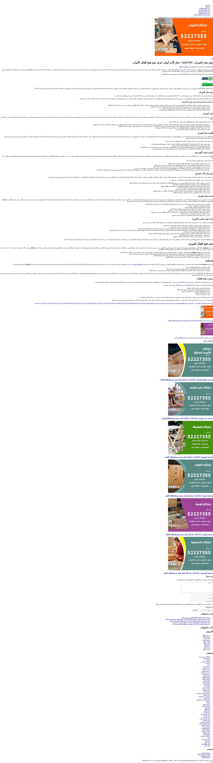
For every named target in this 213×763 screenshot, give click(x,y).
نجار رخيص (97, 303)
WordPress (145, 760)
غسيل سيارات (206, 706)
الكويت (200, 760)
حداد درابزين (206, 687)
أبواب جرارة (118, 170)
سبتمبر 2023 (206, 637)
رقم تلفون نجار (177, 303)
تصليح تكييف (206, 676)
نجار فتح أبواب (77, 303)
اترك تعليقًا (182, 66)
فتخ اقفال (207, 709)
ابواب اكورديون (199, 160)
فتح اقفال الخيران (129, 303)
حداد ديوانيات (206, 690)
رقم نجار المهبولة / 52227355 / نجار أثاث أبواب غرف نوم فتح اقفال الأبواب (189, 457)
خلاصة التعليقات (205, 756)
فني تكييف (207, 710)
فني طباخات (206, 715)
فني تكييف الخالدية (204, 8)
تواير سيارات (206, 683)
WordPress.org (206, 757)
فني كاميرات (206, 717)
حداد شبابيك (206, 691)
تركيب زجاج (206, 291)
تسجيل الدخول (206, 753)
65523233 (162, 249)
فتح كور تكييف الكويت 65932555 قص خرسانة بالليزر (195, 617)
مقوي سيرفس (206, 731)
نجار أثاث (121, 303)
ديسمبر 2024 (206, 635)
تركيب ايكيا (201, 303)
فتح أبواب (199, 236)
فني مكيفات (206, 720)
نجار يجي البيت (38, 303)
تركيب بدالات (206, 669)
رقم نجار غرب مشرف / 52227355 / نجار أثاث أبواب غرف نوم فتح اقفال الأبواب (187, 418)
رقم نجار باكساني (155, 303)
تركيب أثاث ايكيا (208, 303)
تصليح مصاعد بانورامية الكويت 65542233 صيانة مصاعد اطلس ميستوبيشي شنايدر (187, 619)
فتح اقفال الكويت (138, 264)
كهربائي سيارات (205, 725)
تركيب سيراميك (205, 672)
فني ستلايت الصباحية (204, 11)
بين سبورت (207, 666)
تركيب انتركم (206, 668)
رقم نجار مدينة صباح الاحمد (169, 74)
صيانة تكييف (206, 704)
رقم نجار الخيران (164, 303)
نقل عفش (207, 742)
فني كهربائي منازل (204, 718)
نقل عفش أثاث (206, 744)
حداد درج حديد (206, 688)
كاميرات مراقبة (205, 722)
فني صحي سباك (205, 714)
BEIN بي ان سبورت (204, 656)
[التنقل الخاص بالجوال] (212, 2)
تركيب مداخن (206, 674)
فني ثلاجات (207, 712)
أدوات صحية (206, 658)
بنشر (208, 664)
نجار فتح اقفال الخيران (68, 303)
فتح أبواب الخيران (138, 303)
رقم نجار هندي (147, 303)
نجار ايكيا (107, 303)
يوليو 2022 (207, 644)
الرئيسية (207, 5)
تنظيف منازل (206, 682)
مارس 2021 (206, 649)
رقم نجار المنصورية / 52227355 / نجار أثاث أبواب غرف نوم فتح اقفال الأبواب (188, 573)
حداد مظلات (206, 695)
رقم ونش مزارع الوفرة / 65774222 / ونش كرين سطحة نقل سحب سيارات (189, 621)
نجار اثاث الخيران (114, 303)
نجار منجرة (59, 303)
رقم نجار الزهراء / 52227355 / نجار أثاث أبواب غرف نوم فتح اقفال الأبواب (189, 496)
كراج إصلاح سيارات (204, 723)
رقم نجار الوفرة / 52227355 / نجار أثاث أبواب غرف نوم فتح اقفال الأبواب (189, 534)
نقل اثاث (207, 741)
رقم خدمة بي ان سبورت (203, 699)
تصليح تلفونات (206, 677)
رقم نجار (170, 303)
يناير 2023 (207, 638)
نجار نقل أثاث (53, 303)
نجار (212, 58)
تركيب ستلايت (206, 671)
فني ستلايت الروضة (204, 10)
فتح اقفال (189, 121)
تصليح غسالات (206, 679)
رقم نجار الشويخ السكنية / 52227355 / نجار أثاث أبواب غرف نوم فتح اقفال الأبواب (186, 380)
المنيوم (208, 663)
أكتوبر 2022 (207, 643)
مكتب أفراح (206, 734)
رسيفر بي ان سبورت (204, 696)
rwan (211, 66)
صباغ (208, 702)
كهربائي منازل (206, 726)
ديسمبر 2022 (206, 640)
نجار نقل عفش (46, 303)
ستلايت (208, 701)
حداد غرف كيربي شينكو (203, 693)
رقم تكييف (207, 698)
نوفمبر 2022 (206, 641)
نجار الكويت (194, 156)
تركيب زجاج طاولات (185, 282)
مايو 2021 (207, 646)
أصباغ (208, 660)
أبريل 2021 (207, 648)
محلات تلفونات (206, 728)
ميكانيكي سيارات (205, 736)
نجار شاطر (92, 303)
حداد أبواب (207, 685)
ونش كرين (207, 745)
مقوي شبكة (206, 733)
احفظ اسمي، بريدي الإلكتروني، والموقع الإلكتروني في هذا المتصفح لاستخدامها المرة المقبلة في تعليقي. (183, 604)
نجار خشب (102, 303)
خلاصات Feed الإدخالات (203, 754)
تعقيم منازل (206, 680)
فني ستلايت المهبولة (204, 13)
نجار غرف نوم (85, 303)
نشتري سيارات (205, 739)
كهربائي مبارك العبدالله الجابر (202, 14)
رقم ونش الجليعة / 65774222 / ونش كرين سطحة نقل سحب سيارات (191, 622)
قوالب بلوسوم (161, 760)
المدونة (208, 6)
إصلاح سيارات (206, 661)
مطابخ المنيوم (206, 729)
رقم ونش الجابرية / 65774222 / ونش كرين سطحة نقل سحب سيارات (191, 624)
